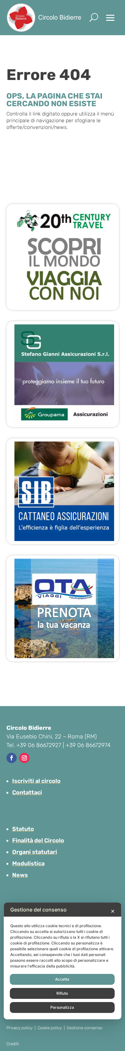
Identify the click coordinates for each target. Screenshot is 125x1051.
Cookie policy (50, 1027)
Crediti (12, 1043)
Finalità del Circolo (38, 840)
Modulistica (28, 863)
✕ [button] (113, 911)
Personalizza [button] (62, 1007)
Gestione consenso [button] (84, 1027)
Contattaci (27, 792)
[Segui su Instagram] (24, 758)
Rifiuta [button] (62, 993)
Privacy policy (19, 1027)
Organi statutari (34, 852)
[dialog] (62, 961)
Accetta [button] (62, 979)
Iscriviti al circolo (36, 780)
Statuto (23, 828)
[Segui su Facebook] (11, 758)
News (20, 875)
